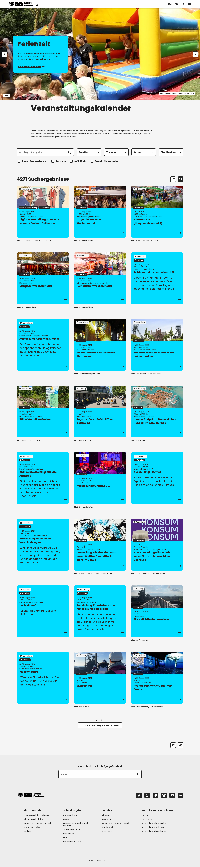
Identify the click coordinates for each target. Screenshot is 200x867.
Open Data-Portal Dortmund (115, 823)
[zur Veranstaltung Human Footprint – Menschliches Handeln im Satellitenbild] (157, 411)
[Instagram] (147, 795)
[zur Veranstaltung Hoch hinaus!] (43, 611)
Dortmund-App (70, 815)
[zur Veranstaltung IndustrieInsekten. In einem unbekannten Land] (157, 345)
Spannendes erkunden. (29, 66)
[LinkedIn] (180, 795)
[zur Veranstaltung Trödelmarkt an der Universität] (157, 278)
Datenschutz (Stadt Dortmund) (155, 827)
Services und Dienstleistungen (37, 815)
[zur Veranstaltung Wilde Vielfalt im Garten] (43, 411)
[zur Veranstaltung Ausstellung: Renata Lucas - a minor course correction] (100, 611)
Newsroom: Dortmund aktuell (37, 823)
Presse (66, 819)
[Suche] (137, 774)
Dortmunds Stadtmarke (74, 841)
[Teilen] (180, 745)
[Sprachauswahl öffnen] (170, 4)
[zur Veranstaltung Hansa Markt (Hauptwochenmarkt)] (157, 212)
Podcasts (67, 837)
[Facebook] (139, 795)
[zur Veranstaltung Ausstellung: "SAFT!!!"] (157, 478)
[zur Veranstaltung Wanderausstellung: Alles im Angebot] (43, 478)
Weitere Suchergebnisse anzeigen (101, 725)
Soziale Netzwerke (71, 829)
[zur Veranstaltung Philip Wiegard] (43, 678)
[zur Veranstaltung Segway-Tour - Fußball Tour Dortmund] (100, 411)
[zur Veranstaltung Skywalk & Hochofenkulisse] (157, 611)
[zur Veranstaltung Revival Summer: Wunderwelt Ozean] (157, 678)
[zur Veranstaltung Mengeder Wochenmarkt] (43, 278)
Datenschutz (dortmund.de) (154, 823)
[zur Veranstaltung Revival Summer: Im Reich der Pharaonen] (100, 345)
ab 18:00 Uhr (80, 161)
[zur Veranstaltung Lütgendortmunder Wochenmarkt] (100, 212)
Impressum (146, 819)
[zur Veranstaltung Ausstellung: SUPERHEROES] (100, 478)
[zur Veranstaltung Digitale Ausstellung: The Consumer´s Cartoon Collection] (43, 212)
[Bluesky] (164, 795)
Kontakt (145, 815)
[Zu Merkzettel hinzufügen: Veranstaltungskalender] (173, 745)
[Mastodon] (155, 795)
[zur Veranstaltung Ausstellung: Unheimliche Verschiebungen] (43, 545)
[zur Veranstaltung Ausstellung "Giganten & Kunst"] (43, 345)
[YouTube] (172, 795)
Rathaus (27, 831)
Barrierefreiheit (109, 827)
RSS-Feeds (107, 831)
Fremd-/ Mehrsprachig (106, 161)
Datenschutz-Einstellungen (153, 831)
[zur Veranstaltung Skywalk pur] (100, 678)
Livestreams (68, 833)
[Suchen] (69, 152)
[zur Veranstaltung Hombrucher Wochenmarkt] (100, 278)
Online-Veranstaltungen (34, 161)
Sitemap (106, 815)
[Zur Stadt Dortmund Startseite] (23, 4)
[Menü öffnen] (189, 4)
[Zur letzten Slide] (4, 54)
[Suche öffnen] (183, 4)
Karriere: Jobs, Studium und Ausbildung (75, 824)
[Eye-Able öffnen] (176, 4)
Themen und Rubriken (34, 819)
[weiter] (195, 54)
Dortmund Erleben (32, 827)
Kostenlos (61, 161)
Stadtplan (106, 819)
